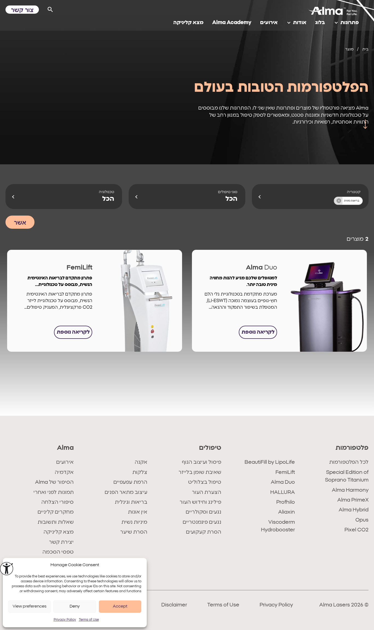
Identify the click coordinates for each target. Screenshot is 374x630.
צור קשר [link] (22, 10)
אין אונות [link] (137, 512)
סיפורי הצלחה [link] (57, 502)
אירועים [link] (65, 462)
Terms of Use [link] (89, 619)
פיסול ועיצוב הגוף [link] (201, 462)
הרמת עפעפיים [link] (130, 482)
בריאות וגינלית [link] (131, 502)
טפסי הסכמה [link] (58, 552)
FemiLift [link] (285, 472)
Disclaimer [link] (174, 605)
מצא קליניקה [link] (59, 532)
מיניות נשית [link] (134, 522)
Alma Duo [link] (283, 482)
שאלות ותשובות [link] (56, 522)
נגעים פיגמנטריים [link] (202, 522)
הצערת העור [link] (206, 492)
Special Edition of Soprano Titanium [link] (347, 476)
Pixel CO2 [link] (356, 529)
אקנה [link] (141, 462)
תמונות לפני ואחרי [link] (53, 492)
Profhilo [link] (285, 502)
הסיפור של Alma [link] (54, 482)
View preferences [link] (30, 606)
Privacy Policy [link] (65, 619)
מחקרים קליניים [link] (56, 512)
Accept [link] (120, 606)
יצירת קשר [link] (61, 542)
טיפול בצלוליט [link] (204, 482)
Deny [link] (75, 606)
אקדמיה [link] (64, 472)
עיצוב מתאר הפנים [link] (126, 492)
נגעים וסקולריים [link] (203, 512)
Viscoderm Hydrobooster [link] (278, 526)
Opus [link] (362, 520)
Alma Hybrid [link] (354, 509)
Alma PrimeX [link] (353, 500)
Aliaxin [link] (286, 512)
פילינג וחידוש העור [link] (200, 502)
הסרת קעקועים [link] (203, 532)
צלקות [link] (139, 472)
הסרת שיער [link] (133, 532)
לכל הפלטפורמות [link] (349, 462)
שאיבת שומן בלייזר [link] (200, 472)
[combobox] (310, 196)
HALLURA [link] (282, 492)
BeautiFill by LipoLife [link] (269, 462)
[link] (6, 568)
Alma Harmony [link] (350, 490)
